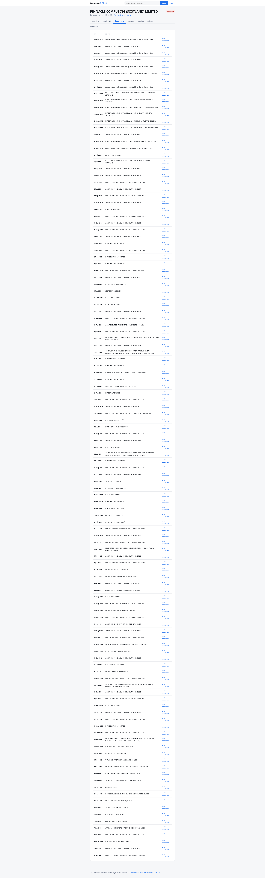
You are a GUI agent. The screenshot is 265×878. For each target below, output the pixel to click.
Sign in (172, 3)
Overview (95, 21)
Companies (99, 3)
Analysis (131, 21)
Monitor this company (122, 15)
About (146, 873)
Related (150, 21)
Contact (157, 873)
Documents (119, 21)
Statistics (134, 873)
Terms (151, 873)
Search (164, 3)
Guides (140, 873)
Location (140, 21)
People (106, 21)
